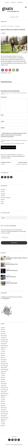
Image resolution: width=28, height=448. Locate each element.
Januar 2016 (3, 385)
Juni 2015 (3, 399)
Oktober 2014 (4, 415)
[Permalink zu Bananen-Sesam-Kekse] (3, 283)
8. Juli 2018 (8, 256)
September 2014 (4, 417)
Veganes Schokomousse (12, 270)
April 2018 (3, 331)
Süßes (2, 203)
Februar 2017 (4, 359)
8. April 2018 (8, 275)
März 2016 (3, 381)
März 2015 (3, 405)
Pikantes (3, 199)
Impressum (20, 2)
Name (2, 115)
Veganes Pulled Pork (11, 276)
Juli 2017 (3, 349)
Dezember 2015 (4, 387)
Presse (2, 201)
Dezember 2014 (4, 411)
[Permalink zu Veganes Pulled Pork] (3, 277)
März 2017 (3, 357)
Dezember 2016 (4, 363)
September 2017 (4, 345)
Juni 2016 (3, 375)
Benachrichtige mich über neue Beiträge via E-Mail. (13, 143)
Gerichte (3, 21)
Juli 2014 (3, 421)
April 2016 (3, 379)
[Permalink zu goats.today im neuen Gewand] (14, 53)
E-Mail (3, 121)
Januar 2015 (3, 409)
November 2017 (4, 341)
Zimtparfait (6, 163)
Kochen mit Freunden (5, 197)
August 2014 (3, 419)
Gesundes (3, 193)
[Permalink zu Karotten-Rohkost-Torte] (3, 264)
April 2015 (3, 403)
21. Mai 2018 (8, 262)
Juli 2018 (3, 327)
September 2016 (4, 369)
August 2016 (3, 371)
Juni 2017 (3, 351)
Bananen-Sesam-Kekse (11, 283)
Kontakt (7, 2)
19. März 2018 (8, 281)
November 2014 (4, 413)
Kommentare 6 (17, 26)
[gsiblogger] (7, 316)
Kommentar (4, 97)
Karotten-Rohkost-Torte (12, 264)
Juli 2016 (3, 373)
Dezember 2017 (4, 339)
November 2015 (4, 389)
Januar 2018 (3, 337)
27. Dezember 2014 (10, 26)
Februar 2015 (4, 407)
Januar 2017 (3, 361)
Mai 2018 (3, 329)
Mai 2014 (3, 425)
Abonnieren (14, 242)
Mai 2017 (3, 353)
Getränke (3, 195)
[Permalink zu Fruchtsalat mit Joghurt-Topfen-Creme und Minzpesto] (3, 258)
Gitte (4, 33)
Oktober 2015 (4, 391)
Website (3, 127)
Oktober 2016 (4, 367)
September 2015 (4, 393)
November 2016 (4, 365)
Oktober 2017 (4, 343)
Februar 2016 (4, 383)
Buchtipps (3, 189)
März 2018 (3, 333)
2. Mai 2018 (8, 269)
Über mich (13, 2)
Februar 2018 (4, 335)
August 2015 (3, 395)
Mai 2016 (3, 377)
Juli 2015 (3, 397)
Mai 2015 (3, 401)
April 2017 (3, 355)
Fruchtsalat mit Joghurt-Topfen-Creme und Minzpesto (16, 258)
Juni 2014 (3, 423)
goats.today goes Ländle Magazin (21, 163)
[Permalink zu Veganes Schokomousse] (3, 271)
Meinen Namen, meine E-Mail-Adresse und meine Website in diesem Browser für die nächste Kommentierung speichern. (13, 135)
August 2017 (3, 347)
